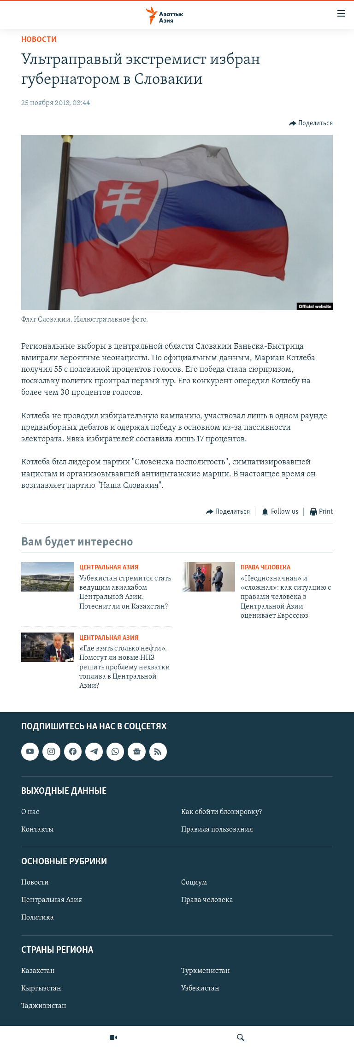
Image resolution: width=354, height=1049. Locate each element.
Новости (39, 40)
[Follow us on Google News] (136, 751)
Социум (194, 882)
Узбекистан (200, 988)
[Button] (311, 123)
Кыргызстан (41, 988)
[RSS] (158, 751)
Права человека (265, 567)
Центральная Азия (109, 567)
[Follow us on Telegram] (94, 751)
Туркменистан (205, 971)
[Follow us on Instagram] (51, 751)
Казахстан (38, 971)
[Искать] (240, 1037)
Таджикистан (43, 1006)
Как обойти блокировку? (221, 812)
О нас (30, 812)
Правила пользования (217, 829)
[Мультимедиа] (113, 1037)
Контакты (37, 829)
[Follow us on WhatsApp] (115, 751)
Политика (37, 917)
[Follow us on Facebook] (73, 751)
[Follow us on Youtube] (30, 751)
